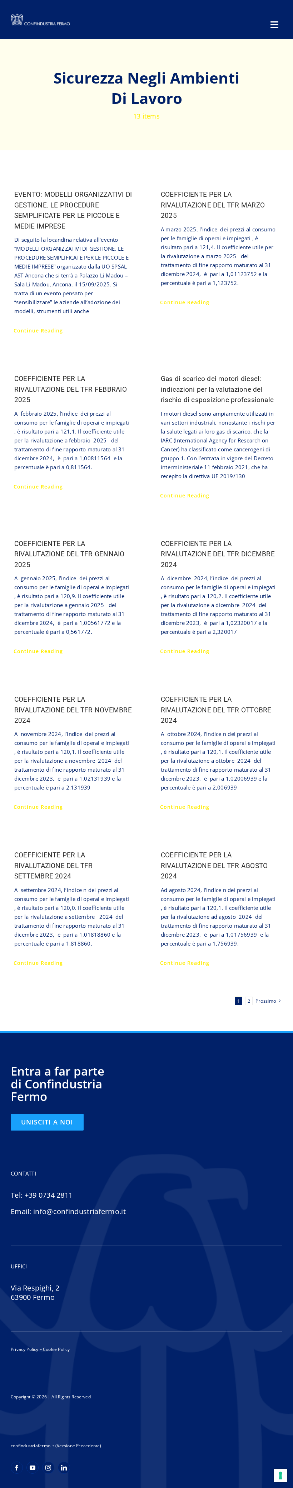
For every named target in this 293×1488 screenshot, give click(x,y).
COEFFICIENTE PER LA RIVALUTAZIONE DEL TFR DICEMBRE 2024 (218, 554)
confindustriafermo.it (32, 1446)
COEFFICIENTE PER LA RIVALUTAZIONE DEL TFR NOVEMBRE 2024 (73, 710)
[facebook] (17, 1468)
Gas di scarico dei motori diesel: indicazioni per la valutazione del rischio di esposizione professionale (217, 389)
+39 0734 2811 (49, 1195)
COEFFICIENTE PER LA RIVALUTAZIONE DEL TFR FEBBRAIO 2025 (70, 389)
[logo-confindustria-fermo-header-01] (40, 15)
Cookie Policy (56, 1349)
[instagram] (48, 1468)
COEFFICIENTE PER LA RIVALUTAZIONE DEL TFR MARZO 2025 (213, 205)
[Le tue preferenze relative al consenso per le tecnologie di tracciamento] (280, 1475)
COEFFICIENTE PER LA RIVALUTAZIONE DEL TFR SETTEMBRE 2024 (53, 865)
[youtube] (32, 1468)
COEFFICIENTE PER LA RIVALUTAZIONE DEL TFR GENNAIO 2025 (69, 554)
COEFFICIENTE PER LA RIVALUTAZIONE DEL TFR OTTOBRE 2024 (216, 710)
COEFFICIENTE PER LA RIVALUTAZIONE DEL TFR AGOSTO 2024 (214, 865)
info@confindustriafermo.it (79, 1211)
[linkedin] (64, 1468)
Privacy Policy (25, 1349)
